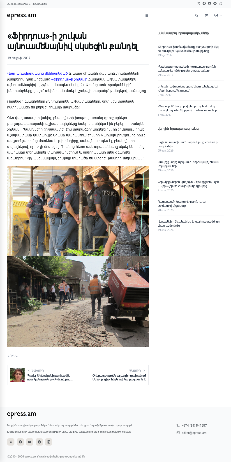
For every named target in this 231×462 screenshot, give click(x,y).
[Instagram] (220, 3)
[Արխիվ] (206, 15)
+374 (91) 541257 (194, 425)
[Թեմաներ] (146, 15)
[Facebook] (204, 3)
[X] (198, 3)
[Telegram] (215, 3)
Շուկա (13, 355)
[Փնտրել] (196, 15)
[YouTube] (209, 3)
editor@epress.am (194, 432)
